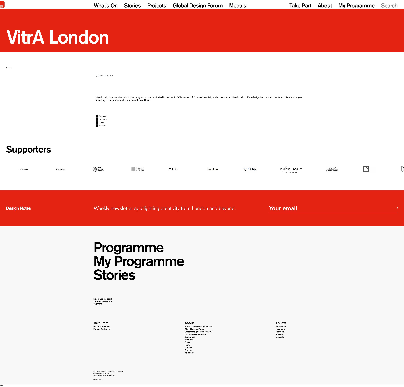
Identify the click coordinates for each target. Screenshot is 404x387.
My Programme (356, 5)
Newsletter (281, 326)
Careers (188, 350)
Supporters (28, 149)
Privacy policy (97, 379)
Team (187, 345)
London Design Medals (195, 334)
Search (389, 5)
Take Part (300, 5)
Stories (132, 5)
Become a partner (101, 326)
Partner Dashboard (102, 329)
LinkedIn (280, 337)
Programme (128, 247)
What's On (106, 5)
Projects (156, 5)
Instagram (103, 119)
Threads (279, 334)
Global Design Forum (198, 5)
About (325, 5)
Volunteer (189, 352)
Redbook (189, 339)
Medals (237, 5)
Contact (188, 347)
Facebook (103, 116)
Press (187, 342)
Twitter (101, 123)
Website (102, 126)
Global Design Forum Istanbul (199, 331)
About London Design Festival (199, 326)
